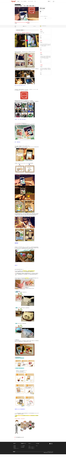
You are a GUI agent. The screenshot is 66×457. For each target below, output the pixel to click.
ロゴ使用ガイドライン (16, 448)
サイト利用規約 (23, 445)
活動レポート (25, 26)
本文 (15, 26)
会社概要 (18, 1)
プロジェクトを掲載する (24, 1)
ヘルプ (29, 445)
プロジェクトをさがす (30, 1)
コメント (34, 26)
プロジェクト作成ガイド (31, 448)
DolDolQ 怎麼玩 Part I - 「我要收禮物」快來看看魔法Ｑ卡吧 (23, 32)
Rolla (37, 445)
